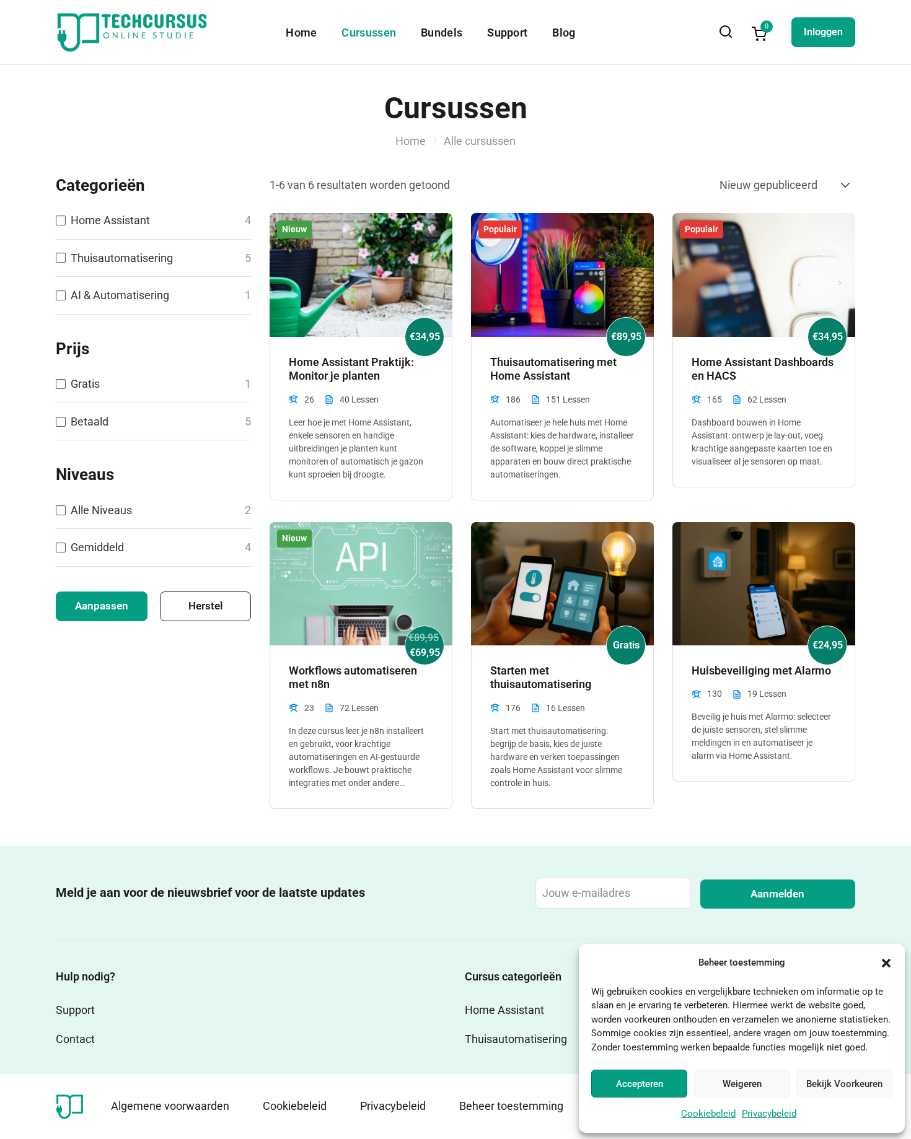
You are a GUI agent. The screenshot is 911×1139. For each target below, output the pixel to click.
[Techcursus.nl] (70, 1105)
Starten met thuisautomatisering (540, 677)
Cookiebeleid (708, 1113)
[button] (886, 963)
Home (301, 32)
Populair (500, 229)
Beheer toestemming (511, 1105)
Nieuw (294, 229)
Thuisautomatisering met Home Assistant (553, 369)
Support (507, 32)
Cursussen (368, 32)
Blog (563, 32)
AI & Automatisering (120, 295)
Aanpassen (101, 606)
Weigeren (742, 1083)
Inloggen (823, 32)
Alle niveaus (101, 510)
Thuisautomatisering (122, 257)
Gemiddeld (97, 547)
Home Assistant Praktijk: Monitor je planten (351, 369)
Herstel (205, 606)
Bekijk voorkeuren (844, 1083)
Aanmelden (777, 894)
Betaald (89, 421)
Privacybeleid (769, 1113)
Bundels (441, 32)
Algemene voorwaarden (170, 1105)
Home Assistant (110, 220)
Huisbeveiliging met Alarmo (761, 670)
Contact (75, 1038)
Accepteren (639, 1083)
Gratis (85, 383)
